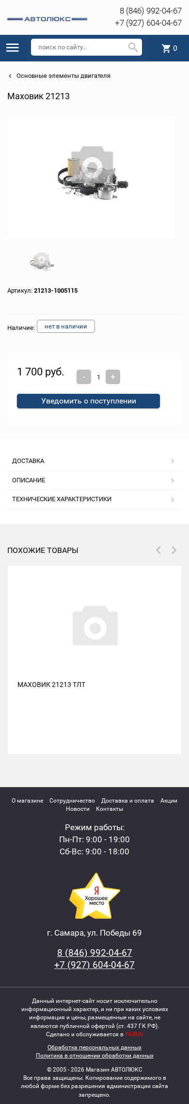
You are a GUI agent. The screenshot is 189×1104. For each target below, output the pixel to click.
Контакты (109, 809)
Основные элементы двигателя (62, 75)
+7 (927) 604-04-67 (148, 23)
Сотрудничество (72, 800)
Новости (78, 809)
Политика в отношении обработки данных (95, 1055)
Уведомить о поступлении (88, 400)
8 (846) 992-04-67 (151, 10)
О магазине (27, 800)
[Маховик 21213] (91, 177)
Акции (168, 800)
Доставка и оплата (127, 800)
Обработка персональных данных (94, 1047)
